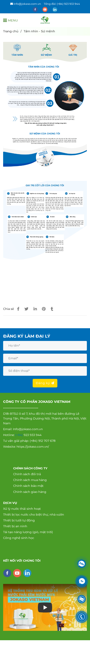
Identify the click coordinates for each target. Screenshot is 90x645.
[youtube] (45, 9)
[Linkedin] (35, 309)
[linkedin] (54, 9)
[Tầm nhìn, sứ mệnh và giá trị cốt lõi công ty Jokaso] (18, 309)
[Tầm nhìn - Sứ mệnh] (45, 20)
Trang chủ (10, 31)
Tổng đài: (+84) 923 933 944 (62, 3)
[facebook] (35, 9)
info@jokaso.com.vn (27, 3)
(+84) (19, 435)
